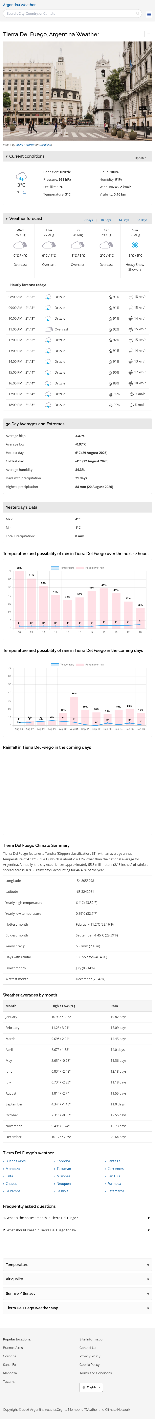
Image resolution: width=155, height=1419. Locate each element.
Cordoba (63, 1161)
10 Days (106, 220)
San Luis (114, 1176)
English (91, 1387)
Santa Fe (114, 1161)
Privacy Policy (90, 1356)
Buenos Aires (16, 1161)
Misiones (63, 1176)
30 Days (142, 220)
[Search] (138, 13)
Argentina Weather (19, 5)
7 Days (88, 220)
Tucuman (64, 1168)
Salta (9, 1176)
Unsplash (45, 145)
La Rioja (62, 1191)
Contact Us (88, 1348)
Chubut (11, 1183)
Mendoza (13, 1168)
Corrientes (116, 1168)
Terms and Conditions (96, 1373)
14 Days (124, 220)
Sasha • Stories (25, 145)
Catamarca (116, 1191)
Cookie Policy (90, 1365)
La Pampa (13, 1191)
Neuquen (64, 1183)
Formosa (114, 1183)
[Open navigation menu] (149, 14)
